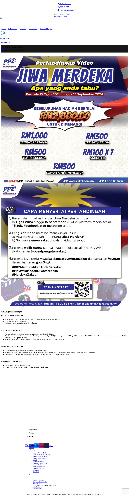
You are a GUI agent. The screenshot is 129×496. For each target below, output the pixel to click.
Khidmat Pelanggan (46, 29)
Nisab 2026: (67, 10)
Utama (4, 29)
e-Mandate (36, 470)
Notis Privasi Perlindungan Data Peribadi (45, 485)
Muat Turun (36, 487)
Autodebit (36, 472)
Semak (68, 14)
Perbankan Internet (38, 461)
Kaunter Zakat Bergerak (40, 456)
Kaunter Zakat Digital (39, 458)
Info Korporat (33, 29)
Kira (55, 14)
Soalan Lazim (37, 483)
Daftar (65, 16)
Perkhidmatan (12, 29)
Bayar (61, 14)
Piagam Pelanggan (38, 480)
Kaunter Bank (37, 465)
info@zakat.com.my (65, 4)
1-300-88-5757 (64, 7)
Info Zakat (23, 29)
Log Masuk (57, 16)
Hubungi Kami (37, 488)
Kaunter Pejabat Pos (39, 466)
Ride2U (35, 460)
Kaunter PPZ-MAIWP (39, 453)
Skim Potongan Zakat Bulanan (41, 454)
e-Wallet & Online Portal (40, 463)
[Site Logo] (6, 22)
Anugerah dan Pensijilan (40, 482)
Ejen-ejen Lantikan (38, 468)
